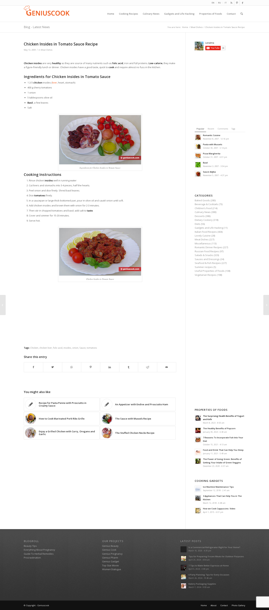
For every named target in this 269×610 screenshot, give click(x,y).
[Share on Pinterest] (90, 367)
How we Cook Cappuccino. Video (219, 508)
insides (67, 347)
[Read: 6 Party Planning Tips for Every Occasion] (183, 576)
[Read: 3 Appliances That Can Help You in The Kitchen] (198, 498)
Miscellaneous (203, 243)
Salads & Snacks (204, 255)
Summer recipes (204, 267)
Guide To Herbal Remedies (39, 553)
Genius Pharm (110, 557)
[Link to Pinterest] (237, 2)
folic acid (57, 347)
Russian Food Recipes (207, 251)
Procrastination (32, 557)
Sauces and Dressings (207, 259)
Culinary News (203, 212)
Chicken (34, 347)
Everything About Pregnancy (39, 549)
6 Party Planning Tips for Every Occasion (208, 574)
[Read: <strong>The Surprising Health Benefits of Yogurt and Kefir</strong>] (198, 418)
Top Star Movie (110, 565)
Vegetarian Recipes (205, 275)
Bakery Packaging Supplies (202, 583)
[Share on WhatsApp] (71, 367)
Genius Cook (109, 549)
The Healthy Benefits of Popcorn (219, 428)
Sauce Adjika (209, 171)
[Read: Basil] (198, 164)
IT (226, 2)
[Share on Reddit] (147, 367)
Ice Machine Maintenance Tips (218, 486)
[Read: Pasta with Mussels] (198, 146)
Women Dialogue (111, 569)
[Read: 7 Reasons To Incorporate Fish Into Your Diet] (198, 439)
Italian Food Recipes (206, 231)
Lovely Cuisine (203, 235)
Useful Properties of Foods (210, 270)
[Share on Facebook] (33, 367)
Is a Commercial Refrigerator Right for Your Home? (214, 547)
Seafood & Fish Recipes (208, 263)
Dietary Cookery (204, 220)
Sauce (82, 347)
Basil (205, 162)
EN (213, 2)
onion (75, 347)
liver (54, 82)
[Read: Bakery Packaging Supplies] (183, 586)
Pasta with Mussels (212, 144)
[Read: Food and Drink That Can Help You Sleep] (198, 452)
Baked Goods (202, 200)
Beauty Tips (30, 546)
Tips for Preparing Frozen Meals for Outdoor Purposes (216, 556)
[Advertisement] (100, 57)
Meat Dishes (46, 50)
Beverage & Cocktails (206, 204)
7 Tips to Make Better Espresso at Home (208, 565)
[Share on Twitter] (52, 367)
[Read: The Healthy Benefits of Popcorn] (198, 430)
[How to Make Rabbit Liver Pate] (3, 305)
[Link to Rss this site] (231, 2)
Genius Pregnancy (112, 553)
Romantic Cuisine (211, 135)
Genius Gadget (110, 561)
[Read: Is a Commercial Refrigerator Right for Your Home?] (183, 549)
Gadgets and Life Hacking (209, 227)
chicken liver (45, 347)
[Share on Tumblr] (128, 367)
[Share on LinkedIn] (109, 367)
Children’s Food (203, 208)
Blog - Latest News (37, 27)
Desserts (200, 216)
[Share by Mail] (166, 367)
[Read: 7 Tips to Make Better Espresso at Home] (183, 567)
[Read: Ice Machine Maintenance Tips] (198, 489)
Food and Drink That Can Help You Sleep (223, 450)
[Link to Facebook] (242, 2)
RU (219, 2)
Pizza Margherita (211, 153)
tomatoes (92, 347)
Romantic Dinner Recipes (208, 247)
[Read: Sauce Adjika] (198, 174)
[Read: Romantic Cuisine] (198, 137)
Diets (197, 224)
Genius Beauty (110, 546)
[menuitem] (213, 3)
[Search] (241, 14)
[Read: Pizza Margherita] (198, 155)
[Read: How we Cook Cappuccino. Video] (198, 510)
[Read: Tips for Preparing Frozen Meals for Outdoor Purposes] (183, 558)
